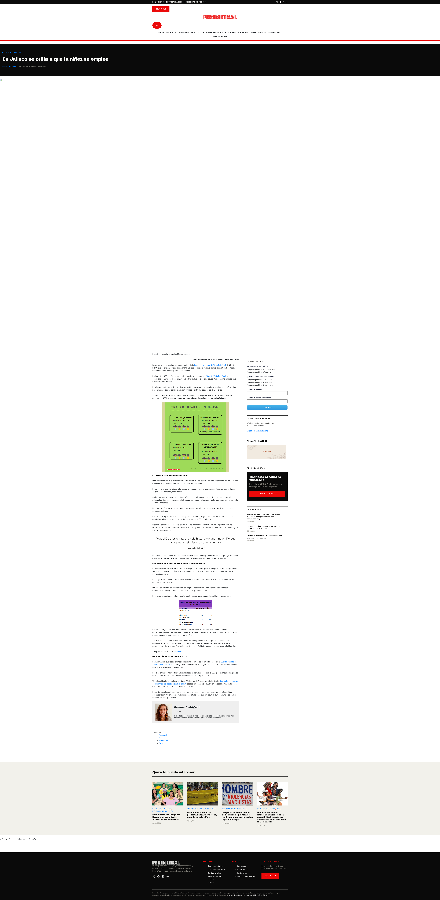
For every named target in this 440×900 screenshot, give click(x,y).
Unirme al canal (267, 494)
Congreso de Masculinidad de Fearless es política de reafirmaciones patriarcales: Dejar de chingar (237, 816)
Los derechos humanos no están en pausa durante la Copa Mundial (264, 527)
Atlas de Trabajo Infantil (216, 376)
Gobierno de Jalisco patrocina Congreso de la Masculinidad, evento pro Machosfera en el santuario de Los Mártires (271, 817)
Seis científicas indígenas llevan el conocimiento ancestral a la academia (166, 817)
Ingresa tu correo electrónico (259, 398)
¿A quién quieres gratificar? (258, 366)
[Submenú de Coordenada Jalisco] (198, 32)
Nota (170, 811)
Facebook (163, 735)
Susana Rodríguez (9, 66)
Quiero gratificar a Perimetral (260, 372)
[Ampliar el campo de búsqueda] (157, 25)
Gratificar (161, 9)
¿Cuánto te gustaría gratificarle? (260, 376)
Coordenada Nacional (216, 869)
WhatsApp (163, 740)
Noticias (211, 809)
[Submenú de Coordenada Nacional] (222, 32)
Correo (162, 743)
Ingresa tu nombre (254, 389)
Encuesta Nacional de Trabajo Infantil (210, 365)
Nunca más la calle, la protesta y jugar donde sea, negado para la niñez (202, 814)
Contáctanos (242, 873)
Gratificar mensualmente (257, 431)
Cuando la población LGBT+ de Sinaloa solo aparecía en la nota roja (264, 537)
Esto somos (241, 866)
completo (178, 651)
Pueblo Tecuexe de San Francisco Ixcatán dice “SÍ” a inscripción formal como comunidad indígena (264, 516)
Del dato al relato (11, 53)
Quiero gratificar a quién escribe (262, 369)
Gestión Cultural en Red (246, 876)
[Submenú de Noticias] (175, 32)
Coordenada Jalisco (215, 866)
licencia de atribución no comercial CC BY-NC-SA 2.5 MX (248, 895)
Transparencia (242, 869)
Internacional (159, 811)
